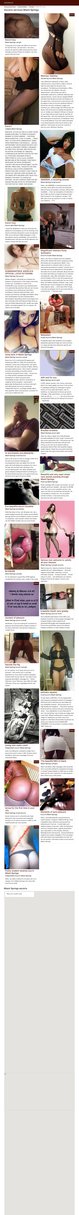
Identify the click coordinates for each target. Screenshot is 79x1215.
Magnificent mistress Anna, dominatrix (54, 251)
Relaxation (46, 335)
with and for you (49, 377)
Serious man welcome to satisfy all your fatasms (56, 561)
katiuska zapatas (49, 692)
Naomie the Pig (12, 664)
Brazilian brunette (49, 430)
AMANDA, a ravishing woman (55, 179)
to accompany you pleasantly (19, 453)
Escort (8, 126)
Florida (31, 7)
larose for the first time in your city (19, 809)
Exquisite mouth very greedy (54, 611)
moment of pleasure (14, 618)
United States (22, 7)
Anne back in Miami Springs (18, 354)
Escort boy (10, 40)
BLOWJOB (10, 571)
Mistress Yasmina (49, 76)
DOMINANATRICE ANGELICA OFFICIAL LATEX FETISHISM (19, 272)
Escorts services (10, 7)
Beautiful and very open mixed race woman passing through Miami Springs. (55, 476)
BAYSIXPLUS (8, 3)
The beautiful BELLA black (53, 761)
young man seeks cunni (16, 745)
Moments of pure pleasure (53, 812)
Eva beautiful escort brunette (19, 506)
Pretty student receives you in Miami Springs (19, 872)
